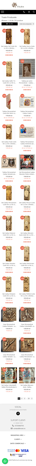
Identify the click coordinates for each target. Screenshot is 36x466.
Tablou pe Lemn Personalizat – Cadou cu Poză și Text (27, 82)
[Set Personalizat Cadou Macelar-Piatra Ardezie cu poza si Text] (27, 162)
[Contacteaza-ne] (24, 12)
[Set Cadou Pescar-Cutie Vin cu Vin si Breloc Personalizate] (27, 193)
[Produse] (2, 12)
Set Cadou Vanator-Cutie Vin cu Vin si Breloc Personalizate (9, 264)
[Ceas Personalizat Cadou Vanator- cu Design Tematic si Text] (9, 345)
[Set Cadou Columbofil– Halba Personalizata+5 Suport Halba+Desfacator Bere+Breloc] (9, 375)
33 (29, 398)
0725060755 (19, 426)
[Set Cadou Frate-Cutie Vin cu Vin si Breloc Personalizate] (9, 132)
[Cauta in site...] (34, 12)
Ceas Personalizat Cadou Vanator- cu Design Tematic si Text (9, 356)
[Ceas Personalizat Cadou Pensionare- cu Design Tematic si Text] (27, 345)
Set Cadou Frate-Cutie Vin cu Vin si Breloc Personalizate (9, 143)
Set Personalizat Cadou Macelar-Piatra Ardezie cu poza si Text (27, 173)
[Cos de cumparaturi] (29, 12)
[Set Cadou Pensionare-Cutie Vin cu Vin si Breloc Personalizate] (9, 193)
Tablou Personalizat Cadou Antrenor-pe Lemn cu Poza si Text (27, 143)
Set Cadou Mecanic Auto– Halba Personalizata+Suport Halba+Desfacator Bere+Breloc (27, 386)
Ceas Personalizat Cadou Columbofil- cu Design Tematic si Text (27, 325)
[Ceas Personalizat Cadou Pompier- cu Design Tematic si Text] (9, 314)
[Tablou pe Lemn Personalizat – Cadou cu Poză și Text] (27, 69)
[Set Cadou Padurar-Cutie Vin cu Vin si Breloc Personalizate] (9, 223)
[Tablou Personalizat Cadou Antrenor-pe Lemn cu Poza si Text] (27, 132)
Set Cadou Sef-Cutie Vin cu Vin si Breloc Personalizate (9, 47)
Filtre (10, 24)
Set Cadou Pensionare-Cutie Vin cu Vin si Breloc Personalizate (9, 203)
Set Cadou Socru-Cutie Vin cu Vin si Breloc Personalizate (27, 47)
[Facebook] (18, 413)
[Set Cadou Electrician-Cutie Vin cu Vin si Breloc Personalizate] (27, 254)
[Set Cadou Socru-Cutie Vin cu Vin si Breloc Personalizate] (27, 36)
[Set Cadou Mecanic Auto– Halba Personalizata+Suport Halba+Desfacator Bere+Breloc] (27, 375)
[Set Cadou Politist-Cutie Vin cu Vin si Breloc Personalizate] (27, 284)
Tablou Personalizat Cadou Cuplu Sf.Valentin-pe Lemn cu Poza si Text (27, 112)
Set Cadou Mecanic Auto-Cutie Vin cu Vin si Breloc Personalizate (27, 234)
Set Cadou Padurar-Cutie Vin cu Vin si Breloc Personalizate (9, 234)
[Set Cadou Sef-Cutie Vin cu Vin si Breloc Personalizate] (9, 36)
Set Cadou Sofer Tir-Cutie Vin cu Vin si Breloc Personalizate (9, 82)
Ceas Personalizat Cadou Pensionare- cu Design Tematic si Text (27, 356)
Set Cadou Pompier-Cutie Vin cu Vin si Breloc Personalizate (9, 295)
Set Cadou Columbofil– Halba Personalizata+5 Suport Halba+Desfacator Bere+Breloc (9, 386)
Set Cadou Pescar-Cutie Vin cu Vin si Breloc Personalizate (27, 203)
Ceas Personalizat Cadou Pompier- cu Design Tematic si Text (9, 325)
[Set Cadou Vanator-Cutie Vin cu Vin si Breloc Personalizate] (9, 254)
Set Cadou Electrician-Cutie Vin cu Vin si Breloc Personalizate (27, 264)
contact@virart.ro (19, 428)
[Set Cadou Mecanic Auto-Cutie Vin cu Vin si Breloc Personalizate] (27, 223)
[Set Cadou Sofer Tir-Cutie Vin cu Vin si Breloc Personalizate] (9, 69)
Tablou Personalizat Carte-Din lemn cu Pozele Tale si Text (9, 112)
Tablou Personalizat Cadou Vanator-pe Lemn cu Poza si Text (9, 173)
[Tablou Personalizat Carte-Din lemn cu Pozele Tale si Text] (9, 101)
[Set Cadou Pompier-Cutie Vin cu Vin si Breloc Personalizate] (9, 284)
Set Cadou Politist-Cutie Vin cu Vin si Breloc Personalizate (27, 295)
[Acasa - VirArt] (18, 4)
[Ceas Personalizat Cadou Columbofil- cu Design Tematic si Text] (27, 314)
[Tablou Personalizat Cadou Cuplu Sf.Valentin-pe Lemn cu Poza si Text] (27, 101)
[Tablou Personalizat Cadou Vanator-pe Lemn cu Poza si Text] (9, 162)
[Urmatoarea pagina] (31, 398)
